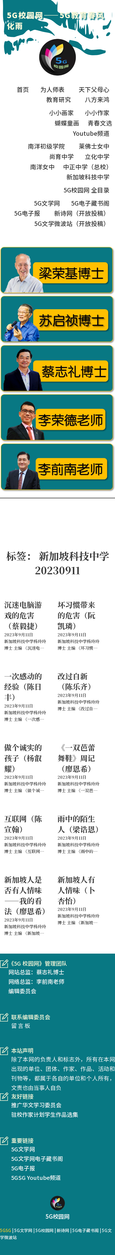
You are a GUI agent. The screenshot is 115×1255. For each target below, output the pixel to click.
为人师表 (52, 89)
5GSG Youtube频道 (36, 1177)
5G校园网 (44, 1230)
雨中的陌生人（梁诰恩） (80, 824)
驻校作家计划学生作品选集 (44, 1114)
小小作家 (97, 112)
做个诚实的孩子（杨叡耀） (23, 758)
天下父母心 (94, 89)
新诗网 (63, 1230)
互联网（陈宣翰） (23, 824)
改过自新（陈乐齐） (76, 681)
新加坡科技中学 (87, 176)
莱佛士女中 (94, 146)
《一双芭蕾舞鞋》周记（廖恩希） (76, 758)
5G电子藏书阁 (90, 203)
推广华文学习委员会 (36, 1105)
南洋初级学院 (46, 146)
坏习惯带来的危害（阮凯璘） (76, 615)
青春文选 (100, 122)
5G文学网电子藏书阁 (37, 1158)
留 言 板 (20, 1025)
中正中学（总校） (87, 166)
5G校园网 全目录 (86, 189)
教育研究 (58, 99)
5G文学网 (47, 203)
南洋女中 (42, 166)
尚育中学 (61, 156)
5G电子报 (27, 213)
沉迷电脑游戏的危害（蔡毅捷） (23, 615)
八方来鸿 (97, 99)
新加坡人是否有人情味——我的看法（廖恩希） (26, 895)
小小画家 (61, 112)
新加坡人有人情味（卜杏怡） (76, 890)
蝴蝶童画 (67, 122)
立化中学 (97, 156)
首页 (23, 89)
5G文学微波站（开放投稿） (71, 223)
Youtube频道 (91, 133)
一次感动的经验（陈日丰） (23, 687)
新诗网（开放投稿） (81, 213)
